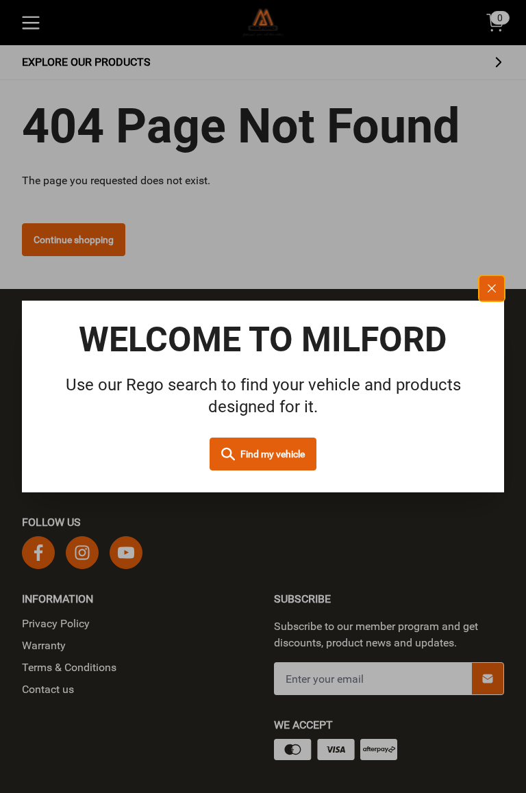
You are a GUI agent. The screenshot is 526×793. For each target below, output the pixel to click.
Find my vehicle (272, 454)
